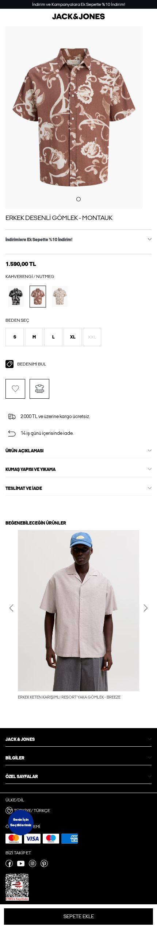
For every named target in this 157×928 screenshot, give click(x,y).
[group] (78, 615)
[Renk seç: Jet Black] (16, 296)
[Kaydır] (78, 199)
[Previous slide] (11, 608)
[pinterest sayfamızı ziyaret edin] (44, 865)
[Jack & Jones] (78, 17)
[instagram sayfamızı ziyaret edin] (32, 865)
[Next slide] (146, 608)
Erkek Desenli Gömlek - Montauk (58, 217)
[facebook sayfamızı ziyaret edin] (9, 865)
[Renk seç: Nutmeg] (38, 296)
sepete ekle (79, 916)
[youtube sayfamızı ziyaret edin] (20, 865)
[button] (14, 337)
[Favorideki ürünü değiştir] (15, 389)
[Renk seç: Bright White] (59, 296)
